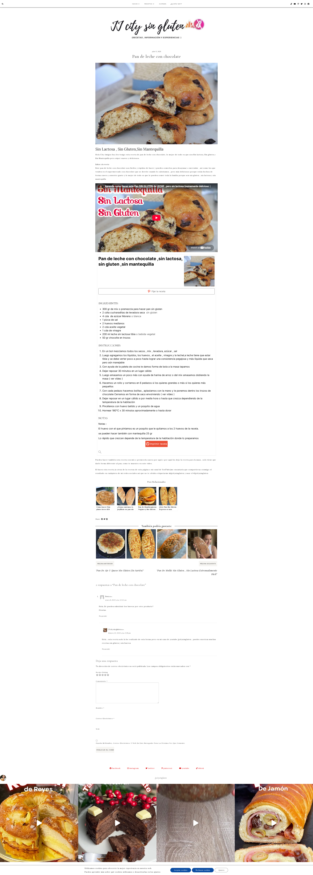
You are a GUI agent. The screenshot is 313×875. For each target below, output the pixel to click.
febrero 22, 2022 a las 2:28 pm (119, 633)
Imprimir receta (158, 443)
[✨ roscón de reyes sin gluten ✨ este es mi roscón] (39, 823)
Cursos (162, 4)
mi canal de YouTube (160, 470)
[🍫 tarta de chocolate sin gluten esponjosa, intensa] (117, 823)
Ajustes (221, 870)
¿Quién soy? (176, 4)
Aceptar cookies (180, 870)
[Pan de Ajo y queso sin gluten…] (110, 534)
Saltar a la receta (102, 164)
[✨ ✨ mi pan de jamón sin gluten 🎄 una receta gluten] (274, 823)
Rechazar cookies (203, 870)
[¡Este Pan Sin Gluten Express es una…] (141, 534)
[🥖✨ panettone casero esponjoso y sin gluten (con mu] (195, 823)
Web (98, 729)
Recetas (148, 4)
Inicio (135, 4)
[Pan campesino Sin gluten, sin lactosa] (202, 534)
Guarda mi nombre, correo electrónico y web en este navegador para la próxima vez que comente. (140, 743)
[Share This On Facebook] (102, 519)
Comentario (101, 681)
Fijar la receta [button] (158, 291)
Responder (103, 616)
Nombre (100, 708)
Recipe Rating (102, 672)
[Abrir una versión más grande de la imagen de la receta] (199, 271)
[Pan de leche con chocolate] (156, 104)
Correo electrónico (105, 718)
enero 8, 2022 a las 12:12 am (116, 600)
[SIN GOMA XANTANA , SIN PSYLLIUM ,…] (171, 534)
